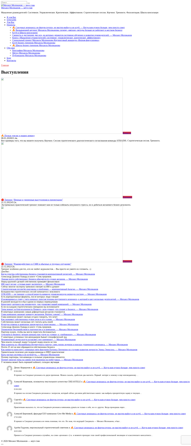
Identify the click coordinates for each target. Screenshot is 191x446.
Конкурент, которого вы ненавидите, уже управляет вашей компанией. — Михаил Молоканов (46, 304)
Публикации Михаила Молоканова (29, 55)
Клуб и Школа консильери (25, 32)
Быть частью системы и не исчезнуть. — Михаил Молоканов (30, 354)
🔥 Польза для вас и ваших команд (18, 135)
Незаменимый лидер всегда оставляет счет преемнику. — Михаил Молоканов (38, 339)
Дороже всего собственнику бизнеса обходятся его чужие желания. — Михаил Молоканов (44, 279)
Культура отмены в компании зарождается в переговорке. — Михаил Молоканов (40, 324)
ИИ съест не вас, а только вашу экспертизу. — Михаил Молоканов (33, 284)
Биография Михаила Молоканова (28, 50)
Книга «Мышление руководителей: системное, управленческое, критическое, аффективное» (56, 38)
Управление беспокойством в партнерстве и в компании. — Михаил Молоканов (39, 329)
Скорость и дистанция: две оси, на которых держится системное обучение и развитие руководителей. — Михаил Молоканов (72, 35)
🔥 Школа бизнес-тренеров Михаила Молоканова (36, 45)
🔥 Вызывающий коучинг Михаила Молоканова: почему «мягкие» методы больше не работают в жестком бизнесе (67, 30)
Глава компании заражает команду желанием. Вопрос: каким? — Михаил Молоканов (42, 314)
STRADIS (11, 20)
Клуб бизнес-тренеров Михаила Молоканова (33, 43)
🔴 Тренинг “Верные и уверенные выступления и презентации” (32, 200)
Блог (9, 58)
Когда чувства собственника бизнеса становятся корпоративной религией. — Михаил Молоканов (48, 274)
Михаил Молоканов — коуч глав (16, 8)
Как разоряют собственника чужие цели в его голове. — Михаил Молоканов (38, 319)
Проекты (11, 25)
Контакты (11, 60)
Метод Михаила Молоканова (26, 53)
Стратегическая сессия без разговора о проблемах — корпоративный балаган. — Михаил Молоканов (49, 289)
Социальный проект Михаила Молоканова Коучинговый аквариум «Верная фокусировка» (55, 40)
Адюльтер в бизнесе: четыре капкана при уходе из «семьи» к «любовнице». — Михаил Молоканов (48, 334)
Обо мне (11, 48)
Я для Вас (11, 17)
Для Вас (10, 22)
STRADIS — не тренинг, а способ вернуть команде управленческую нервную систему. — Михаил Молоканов (54, 294)
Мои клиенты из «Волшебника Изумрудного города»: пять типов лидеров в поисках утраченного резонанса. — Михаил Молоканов (64, 344)
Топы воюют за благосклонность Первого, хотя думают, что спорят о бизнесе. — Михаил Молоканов (49, 309)
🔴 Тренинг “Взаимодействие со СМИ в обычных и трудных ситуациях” (36, 264)
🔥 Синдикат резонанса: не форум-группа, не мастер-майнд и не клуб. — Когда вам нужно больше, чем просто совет (68, 27)
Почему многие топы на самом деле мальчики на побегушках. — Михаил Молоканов (42, 359)
